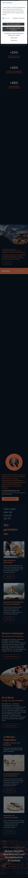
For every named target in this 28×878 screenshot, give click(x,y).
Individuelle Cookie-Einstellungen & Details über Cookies (14, 34)
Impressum (14, 40)
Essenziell (7, 18)
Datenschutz (14, 38)
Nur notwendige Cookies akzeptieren (13, 29)
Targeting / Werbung (18, 18)
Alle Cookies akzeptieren (13, 24)
